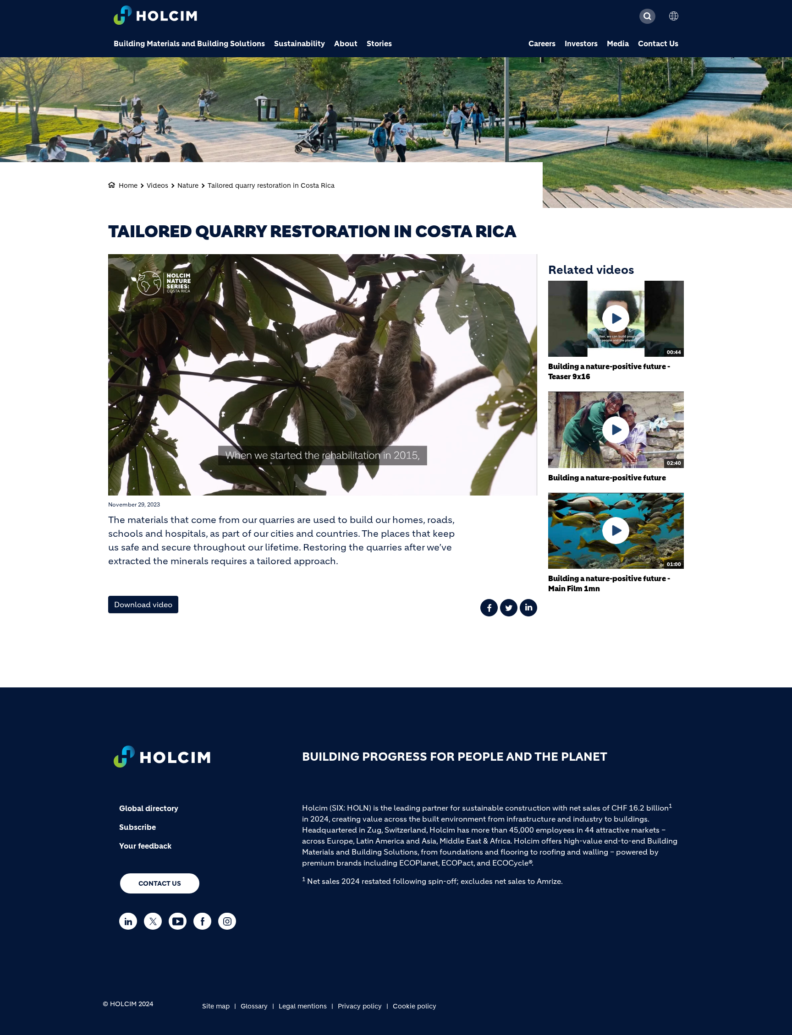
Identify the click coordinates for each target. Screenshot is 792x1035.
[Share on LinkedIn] (528, 607)
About (346, 43)
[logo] (155, 16)
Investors (581, 43)
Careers (542, 43)
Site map (216, 1006)
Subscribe (137, 827)
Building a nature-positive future (607, 477)
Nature (187, 185)
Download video (143, 604)
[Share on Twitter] (508, 607)
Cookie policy (414, 1006)
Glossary (254, 1006)
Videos (157, 185)
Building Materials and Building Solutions (189, 43)
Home (128, 185)
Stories (379, 43)
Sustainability (299, 43)
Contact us (159, 883)
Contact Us (658, 43)
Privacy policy (360, 1006)
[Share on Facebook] (489, 607)
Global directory (148, 808)
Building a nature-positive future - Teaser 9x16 (609, 371)
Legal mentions (303, 1006)
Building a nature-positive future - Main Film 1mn (609, 583)
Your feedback (145, 845)
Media (618, 43)
